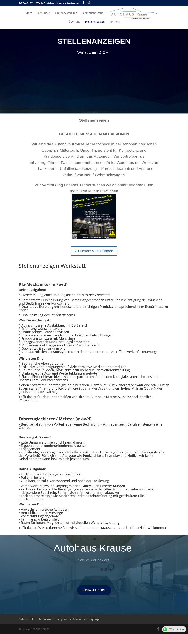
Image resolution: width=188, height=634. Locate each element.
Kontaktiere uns (94, 590)
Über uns (74, 21)
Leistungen (43, 13)
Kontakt (114, 21)
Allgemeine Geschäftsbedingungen (79, 619)
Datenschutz (27, 619)
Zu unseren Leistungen (94, 250)
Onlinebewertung (66, 13)
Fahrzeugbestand (93, 13)
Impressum (46, 619)
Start (29, 13)
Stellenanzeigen (95, 21)
